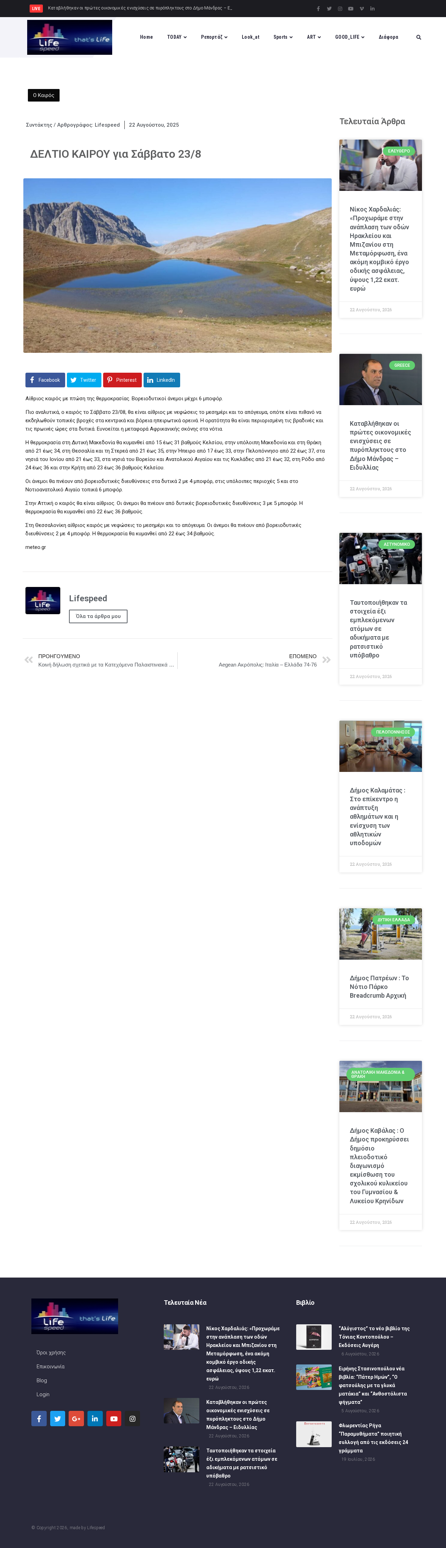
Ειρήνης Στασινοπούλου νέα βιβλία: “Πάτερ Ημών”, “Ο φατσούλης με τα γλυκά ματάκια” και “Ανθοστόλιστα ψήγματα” (373, 1385)
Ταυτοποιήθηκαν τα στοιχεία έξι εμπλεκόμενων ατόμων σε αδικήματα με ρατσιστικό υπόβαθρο (378, 629)
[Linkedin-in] (372, 8)
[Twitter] (329, 8)
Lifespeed (96, 1527)
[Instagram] (340, 8)
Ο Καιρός (43, 95)
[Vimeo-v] (361, 8)
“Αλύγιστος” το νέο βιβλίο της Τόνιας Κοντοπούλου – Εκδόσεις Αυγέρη (374, 1337)
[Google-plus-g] (76, 1418)
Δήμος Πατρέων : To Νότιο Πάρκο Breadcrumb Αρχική (379, 986)
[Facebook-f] (318, 8)
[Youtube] (350, 8)
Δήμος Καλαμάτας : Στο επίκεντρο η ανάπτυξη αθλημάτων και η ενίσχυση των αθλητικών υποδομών (377, 817)
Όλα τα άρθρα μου (98, 616)
